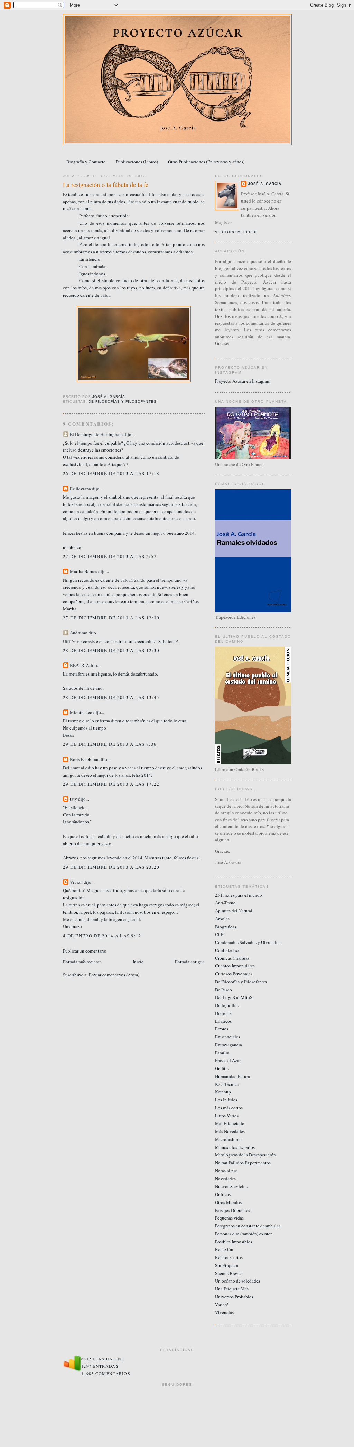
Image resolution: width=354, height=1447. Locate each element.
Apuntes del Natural (233, 911)
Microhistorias (228, 1139)
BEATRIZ (79, 665)
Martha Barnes (83, 571)
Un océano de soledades (237, 1281)
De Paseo (223, 989)
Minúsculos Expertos (235, 1147)
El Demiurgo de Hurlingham (96, 434)
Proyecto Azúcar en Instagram (242, 381)
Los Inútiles (226, 1100)
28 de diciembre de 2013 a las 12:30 (111, 650)
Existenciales (227, 1037)
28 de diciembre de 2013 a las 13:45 (111, 697)
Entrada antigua (190, 961)
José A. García (264, 184)
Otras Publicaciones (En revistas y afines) (206, 162)
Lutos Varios (227, 1116)
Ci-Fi (220, 934)
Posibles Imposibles (233, 1242)
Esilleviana (80, 488)
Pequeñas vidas (229, 1218)
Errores (221, 1029)
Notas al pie (226, 1171)
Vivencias (224, 1312)
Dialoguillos (227, 1005)
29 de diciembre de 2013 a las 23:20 (111, 867)
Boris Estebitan (84, 759)
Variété (221, 1305)
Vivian (76, 882)
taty (73, 799)
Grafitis (222, 1068)
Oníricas (223, 1194)
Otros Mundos (228, 1202)
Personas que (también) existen (244, 1234)
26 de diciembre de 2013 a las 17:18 (111, 473)
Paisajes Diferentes (232, 1210)
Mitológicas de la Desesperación (245, 1155)
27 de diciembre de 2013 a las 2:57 (110, 556)
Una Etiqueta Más (232, 1289)
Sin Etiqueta (226, 1265)
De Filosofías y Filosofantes (122, 401)
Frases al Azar (228, 1060)
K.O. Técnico (227, 1084)
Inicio (138, 961)
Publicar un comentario (84, 951)
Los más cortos (229, 1108)
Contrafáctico (228, 950)
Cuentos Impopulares (235, 966)
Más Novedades (230, 1131)
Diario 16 (224, 1013)
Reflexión (224, 1249)
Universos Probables (234, 1297)
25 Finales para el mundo (238, 895)
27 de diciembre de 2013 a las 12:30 (111, 618)
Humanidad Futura (232, 1076)
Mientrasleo (81, 712)
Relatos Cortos (229, 1257)
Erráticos (223, 1021)
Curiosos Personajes (233, 974)
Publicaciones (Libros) (137, 162)
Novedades (225, 1179)
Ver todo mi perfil (236, 232)
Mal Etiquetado (229, 1123)
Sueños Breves (228, 1273)
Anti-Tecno (225, 903)
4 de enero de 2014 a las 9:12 (102, 935)
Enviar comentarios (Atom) (114, 975)
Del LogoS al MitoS (233, 997)
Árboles (222, 918)
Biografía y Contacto (86, 162)
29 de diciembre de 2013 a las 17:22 (111, 784)
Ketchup (223, 1092)
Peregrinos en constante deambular (247, 1226)
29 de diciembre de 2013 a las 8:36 (110, 744)
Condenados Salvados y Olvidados (247, 942)
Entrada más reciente (82, 961)
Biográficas (225, 926)
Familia (222, 1052)
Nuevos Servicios (231, 1186)
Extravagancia (228, 1045)
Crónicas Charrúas (232, 958)
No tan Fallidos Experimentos (243, 1163)
